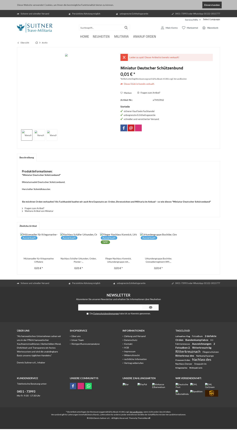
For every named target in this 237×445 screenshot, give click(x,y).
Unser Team (77, 340)
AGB (126, 347)
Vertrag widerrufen (133, 363)
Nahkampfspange (205, 355)
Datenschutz (130, 340)
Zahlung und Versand (135, 336)
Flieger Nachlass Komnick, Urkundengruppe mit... (118, 260)
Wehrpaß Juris (195, 368)
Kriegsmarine (181, 368)
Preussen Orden (182, 360)
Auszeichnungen (202, 343)
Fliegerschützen (211, 352)
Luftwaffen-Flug (182, 336)
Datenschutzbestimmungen (106, 313)
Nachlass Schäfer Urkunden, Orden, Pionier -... (78, 260)
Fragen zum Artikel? (150, 92)
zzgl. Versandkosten (178, 79)
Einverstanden (212, 5)
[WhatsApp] (88, 386)
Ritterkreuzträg (201, 347)
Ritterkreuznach (188, 351)
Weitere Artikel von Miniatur (38, 211)
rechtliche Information (135, 359)
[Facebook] (123, 128)
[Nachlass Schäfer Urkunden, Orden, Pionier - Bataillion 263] (78, 244)
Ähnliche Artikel (28, 226)
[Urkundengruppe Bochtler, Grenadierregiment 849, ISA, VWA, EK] (158, 244)
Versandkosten (136, 412)
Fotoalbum (197, 336)
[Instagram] (138, 128)
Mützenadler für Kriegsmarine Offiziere (39, 260)
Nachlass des (201, 359)
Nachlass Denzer (184, 363)
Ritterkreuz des (185, 355)
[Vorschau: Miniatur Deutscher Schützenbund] (26, 135)
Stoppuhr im (200, 363)
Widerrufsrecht (132, 355)
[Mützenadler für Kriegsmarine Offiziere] (38, 244)
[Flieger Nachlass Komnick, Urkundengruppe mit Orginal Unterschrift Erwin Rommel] (118, 244)
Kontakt (128, 343)
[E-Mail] (131, 128)
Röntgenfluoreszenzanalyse (85, 343)
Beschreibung (27, 157)
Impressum (129, 351)
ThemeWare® (144, 418)
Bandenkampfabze (197, 339)
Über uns (76, 336)
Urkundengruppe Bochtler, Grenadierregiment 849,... (158, 260)
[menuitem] (180, 20)
